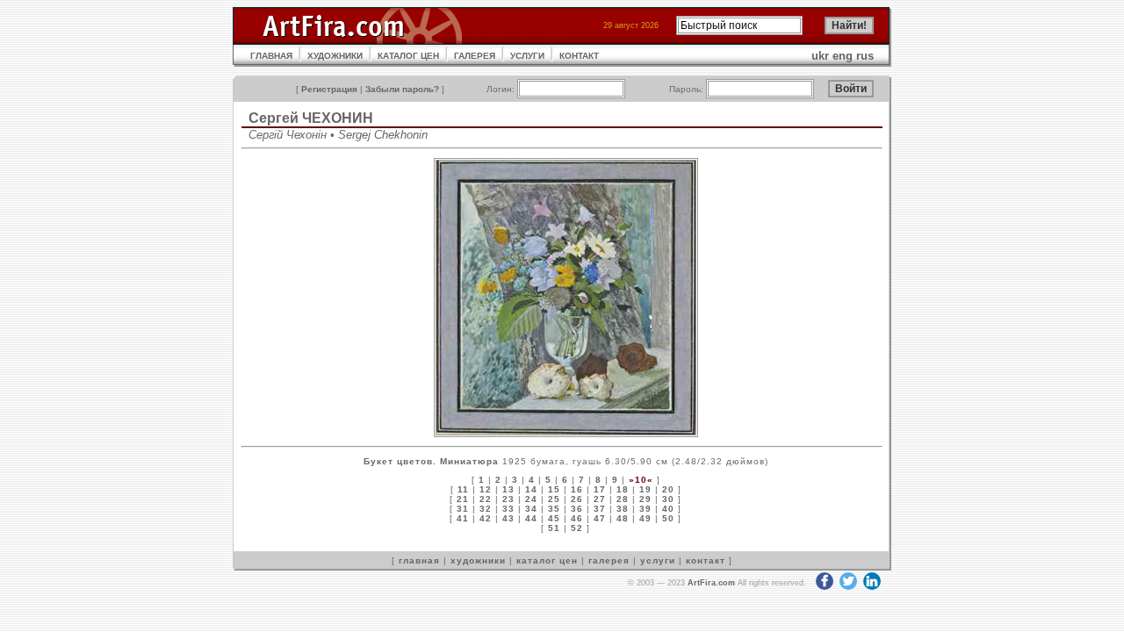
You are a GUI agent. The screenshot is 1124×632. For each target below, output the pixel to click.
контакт (705, 560)
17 (600, 489)
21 (463, 499)
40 (668, 509)
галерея (609, 560)
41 (463, 518)
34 (531, 509)
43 (508, 518)
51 (554, 528)
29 (645, 499)
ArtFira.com (711, 582)
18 (622, 489)
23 (508, 499)
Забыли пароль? (402, 89)
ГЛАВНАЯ (271, 56)
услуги (657, 560)
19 (645, 489)
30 (668, 499)
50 (668, 518)
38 (622, 509)
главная (419, 560)
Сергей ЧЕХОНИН (311, 118)
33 (508, 509)
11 (463, 489)
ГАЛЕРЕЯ (474, 56)
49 (645, 518)
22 (485, 499)
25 (554, 499)
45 (554, 518)
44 (531, 518)
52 (577, 528)
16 (577, 489)
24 (531, 499)
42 (485, 518)
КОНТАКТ (579, 56)
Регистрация (329, 89)
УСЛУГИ (527, 56)
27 (600, 499)
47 (600, 518)
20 (668, 489)
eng (842, 55)
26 (577, 499)
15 (554, 489)
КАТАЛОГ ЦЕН (408, 56)
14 (531, 489)
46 (577, 518)
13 (508, 489)
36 (577, 509)
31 (463, 509)
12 (485, 489)
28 (622, 499)
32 (485, 509)
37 (600, 509)
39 (645, 509)
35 (554, 509)
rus (865, 55)
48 (622, 518)
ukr (820, 55)
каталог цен (547, 560)
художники (478, 560)
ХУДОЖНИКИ (335, 56)
